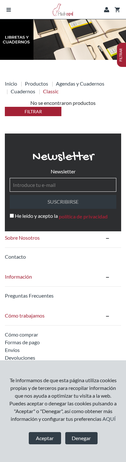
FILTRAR (33, 111)
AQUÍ (109, 419)
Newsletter (63, 171)
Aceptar (45, 438)
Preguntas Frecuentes (29, 295)
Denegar (81, 438)
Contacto (15, 257)
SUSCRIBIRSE (63, 202)
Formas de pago (22, 342)
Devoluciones (20, 358)
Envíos (12, 350)
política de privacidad (83, 216)
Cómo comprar (21, 334)
